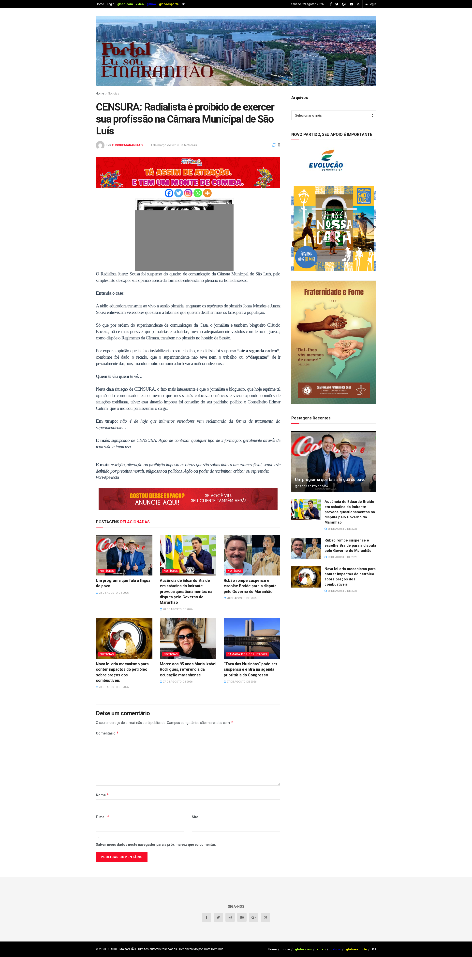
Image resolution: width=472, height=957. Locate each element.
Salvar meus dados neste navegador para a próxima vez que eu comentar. (156, 844)
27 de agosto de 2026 (177, 681)
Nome (102, 795)
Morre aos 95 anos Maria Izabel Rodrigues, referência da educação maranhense (188, 669)
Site (195, 817)
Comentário (107, 733)
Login (110, 4)
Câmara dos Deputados (247, 654)
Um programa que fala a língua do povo (330, 479)
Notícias (113, 93)
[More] (207, 193)
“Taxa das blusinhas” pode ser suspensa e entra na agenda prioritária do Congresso (251, 669)
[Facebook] (169, 193)
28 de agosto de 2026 (113, 592)
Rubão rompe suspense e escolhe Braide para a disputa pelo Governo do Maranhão (250, 586)
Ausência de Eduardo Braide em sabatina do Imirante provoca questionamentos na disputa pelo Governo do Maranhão (186, 591)
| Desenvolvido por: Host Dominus (200, 949)
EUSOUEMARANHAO (127, 145)
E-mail (103, 816)
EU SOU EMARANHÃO (121, 949)
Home (100, 4)
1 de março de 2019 (164, 145)
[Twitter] (178, 193)
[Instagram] (188, 193)
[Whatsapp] (197, 193)
